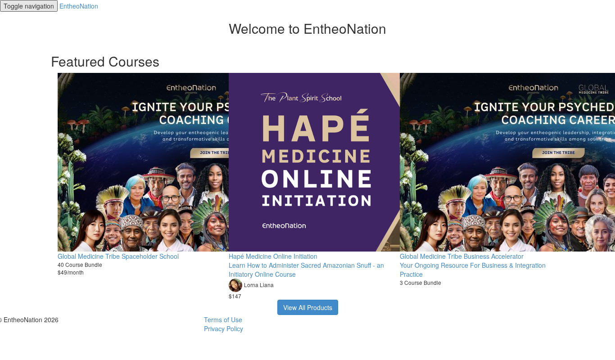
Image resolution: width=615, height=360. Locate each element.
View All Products (307, 307)
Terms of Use (223, 319)
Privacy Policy (223, 328)
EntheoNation (78, 5)
